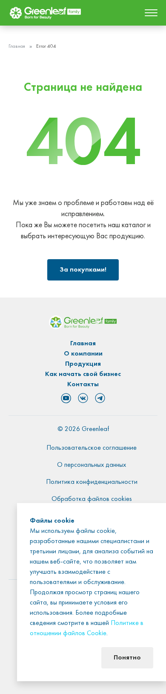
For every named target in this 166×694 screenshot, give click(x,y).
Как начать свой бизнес (83, 374)
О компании (83, 353)
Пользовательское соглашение (91, 448)
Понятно (127, 657)
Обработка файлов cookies (92, 499)
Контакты (83, 384)
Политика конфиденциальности (91, 482)
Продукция (83, 364)
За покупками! (83, 269)
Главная (17, 46)
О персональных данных (91, 465)
